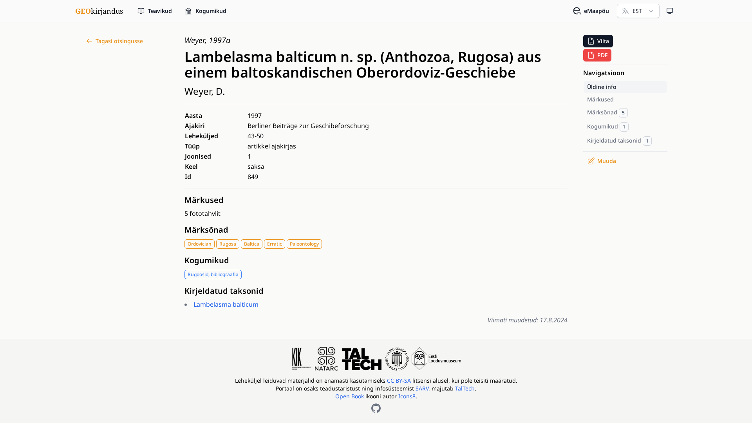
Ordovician (200, 243)
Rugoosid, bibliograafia (213, 274)
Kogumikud (206, 260)
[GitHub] (376, 408)
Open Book (349, 396)
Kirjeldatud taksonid (224, 291)
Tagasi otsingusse (119, 41)
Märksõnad (206, 229)
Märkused (204, 200)
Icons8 (407, 396)
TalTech (465, 388)
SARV (422, 388)
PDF (602, 55)
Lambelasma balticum (225, 304)
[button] (598, 41)
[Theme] (670, 11)
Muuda (606, 160)
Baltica (251, 243)
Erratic (274, 243)
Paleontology (304, 243)
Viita (603, 41)
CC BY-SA (399, 380)
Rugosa (227, 243)
